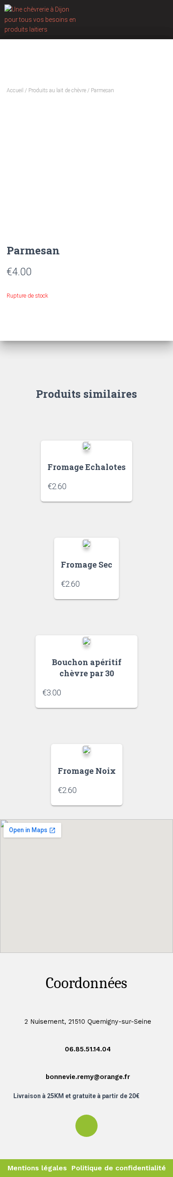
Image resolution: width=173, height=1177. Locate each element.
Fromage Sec (86, 564)
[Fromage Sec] (86, 543)
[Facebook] (86, 1126)
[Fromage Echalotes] (86, 446)
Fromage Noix (87, 770)
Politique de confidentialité (118, 1168)
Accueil (15, 90)
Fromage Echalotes (86, 467)
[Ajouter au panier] (121, 486)
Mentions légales (37, 1168)
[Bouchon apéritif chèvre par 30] (86, 640)
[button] (160, 19)
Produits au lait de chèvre (57, 90)
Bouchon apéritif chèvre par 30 (87, 667)
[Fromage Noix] (86, 749)
